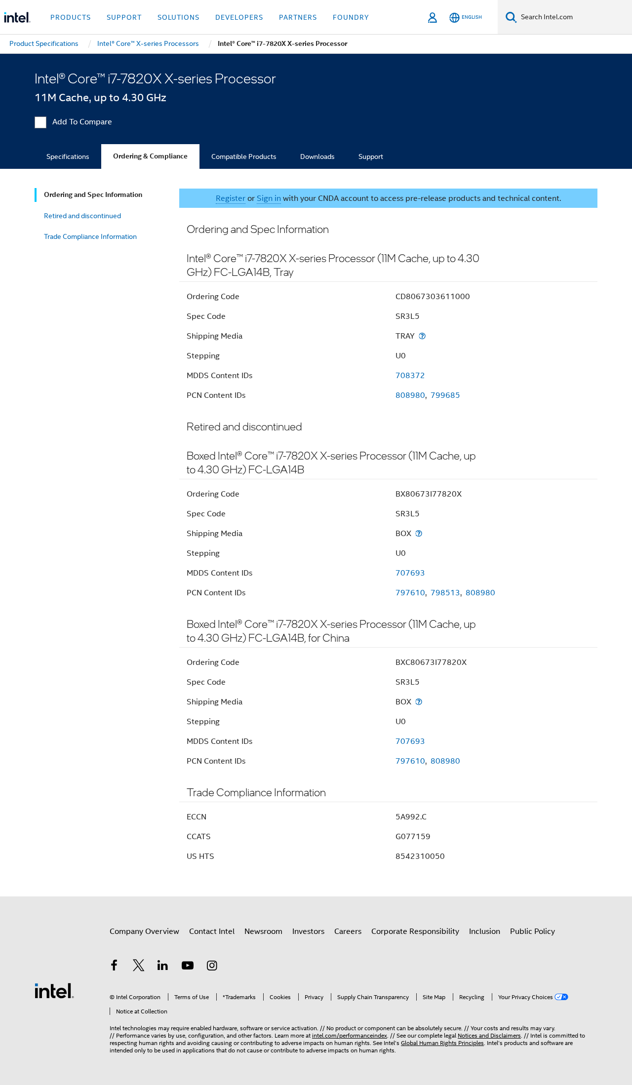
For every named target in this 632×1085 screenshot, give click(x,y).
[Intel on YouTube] (187, 967)
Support (370, 156)
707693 (410, 573)
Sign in (269, 198)
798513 (445, 593)
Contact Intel (212, 931)
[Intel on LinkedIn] (163, 967)
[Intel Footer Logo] (54, 990)
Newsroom (263, 931)
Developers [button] (239, 17)
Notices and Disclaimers (489, 1035)
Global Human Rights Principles (442, 1042)
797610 (410, 593)
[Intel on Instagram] (211, 967)
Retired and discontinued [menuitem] (82, 215)
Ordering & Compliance (150, 156)
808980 (410, 395)
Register (230, 198)
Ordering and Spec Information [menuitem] (93, 194)
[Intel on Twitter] (138, 967)
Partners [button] (298, 17)
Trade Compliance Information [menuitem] (90, 236)
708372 (410, 376)
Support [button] (124, 17)
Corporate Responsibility (415, 931)
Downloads (317, 156)
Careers (347, 931)
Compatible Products (243, 156)
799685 (445, 395)
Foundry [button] (351, 17)
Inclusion (484, 931)
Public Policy (532, 931)
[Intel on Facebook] (114, 967)
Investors (308, 931)
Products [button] (70, 17)
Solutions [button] (178, 17)
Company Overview (144, 931)
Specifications (67, 156)
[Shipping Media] (422, 336)
